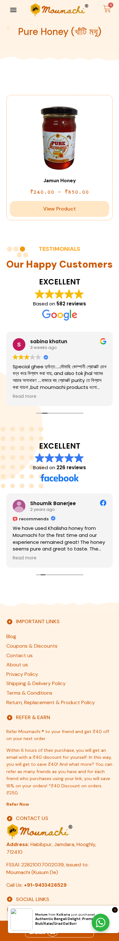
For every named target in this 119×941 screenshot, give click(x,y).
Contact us (19, 655)
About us (17, 664)
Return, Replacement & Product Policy (50, 702)
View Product (59, 208)
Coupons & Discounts (31, 646)
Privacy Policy (22, 674)
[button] (13, 9)
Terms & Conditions (29, 693)
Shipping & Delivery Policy (36, 683)
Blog (11, 636)
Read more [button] (24, 396)
